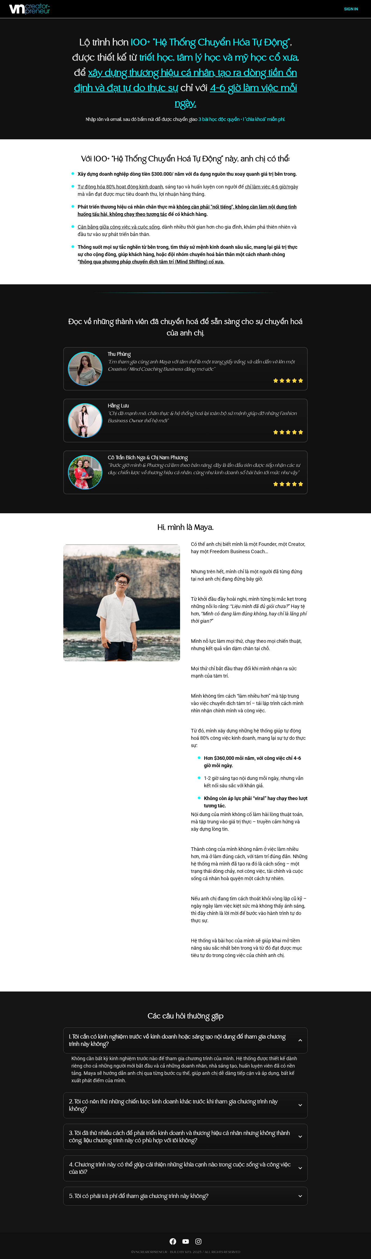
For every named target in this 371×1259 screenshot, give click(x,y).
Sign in (351, 9)
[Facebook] (172, 1241)
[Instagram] (198, 1241)
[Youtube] (185, 1241)
